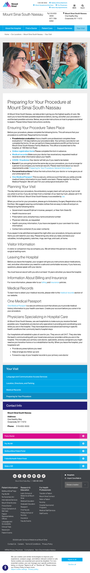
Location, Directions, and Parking (20, 383)
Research (24, 507)
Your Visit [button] (81, 28)
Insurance (24, 518)
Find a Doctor (10, 436)
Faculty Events (26, 521)
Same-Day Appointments (59, 7)
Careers (21, 544)
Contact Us (12, 544)
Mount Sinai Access (9, 503)
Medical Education (27, 501)
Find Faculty (25, 510)
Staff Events (43, 513)
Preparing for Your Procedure (18, 396)
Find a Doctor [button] (31, 28)
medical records (67, 292)
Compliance (29, 550)
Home (7, 34)
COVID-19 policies (20, 160)
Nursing (42, 502)
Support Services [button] (64, 28)
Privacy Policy (47, 544)
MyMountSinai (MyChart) (59, 3)
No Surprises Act (8, 497)
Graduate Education (28, 504)
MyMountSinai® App (9, 491)
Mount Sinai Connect (47, 496)
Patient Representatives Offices (7, 516)
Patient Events (7, 533)
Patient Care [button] (47, 28)
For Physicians (62, 5)
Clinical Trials (6, 527)
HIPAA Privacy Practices (14, 550)
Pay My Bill (9, 444)
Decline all (72, 564)
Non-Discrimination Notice (45, 550)
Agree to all (72, 559)
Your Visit (48, 34)
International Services (9, 500)
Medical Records (13, 390)
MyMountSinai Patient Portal (15, 451)
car (63, 196)
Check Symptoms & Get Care (44, 5)
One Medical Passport (22, 177)
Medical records (19, 154)
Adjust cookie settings (19, 569)
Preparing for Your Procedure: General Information (50, 168)
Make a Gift (9, 466)
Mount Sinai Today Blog (22, 481)
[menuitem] (45, 376)
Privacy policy (33, 569)
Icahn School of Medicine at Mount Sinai (27, 495)
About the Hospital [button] (13, 28)
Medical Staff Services (47, 510)
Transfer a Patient (45, 493)
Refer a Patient (44, 499)
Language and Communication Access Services (26, 377)
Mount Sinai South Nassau (76, 13)
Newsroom (6, 530)
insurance (55, 282)
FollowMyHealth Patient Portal (16, 459)
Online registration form (23, 151)
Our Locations (16, 34)
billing (44, 282)
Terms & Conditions (33, 544)
